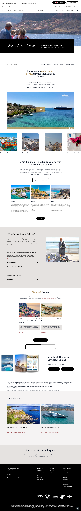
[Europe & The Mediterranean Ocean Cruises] (57, 414)
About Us (64, 470)
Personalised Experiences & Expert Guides (16, 266)
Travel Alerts (39, 477)
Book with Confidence (41, 481)
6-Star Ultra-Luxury (11, 249)
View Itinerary (21, 332)
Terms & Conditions (66, 481)
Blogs (51, 472)
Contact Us (39, 470)
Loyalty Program (20, 6)
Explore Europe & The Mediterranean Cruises (50, 432)
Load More (39, 218)
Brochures (5, 6)
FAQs (38, 474)
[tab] (36, 180)
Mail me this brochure (66, 369)
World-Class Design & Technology (14, 275)
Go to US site (60, 2)
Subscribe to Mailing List (55, 474)
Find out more (10, 279)
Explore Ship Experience (12, 258)
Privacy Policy (65, 482)
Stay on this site (72, 2)
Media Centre (65, 477)
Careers (64, 475)
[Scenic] (40, 10)
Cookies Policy (65, 484)
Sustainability (65, 479)
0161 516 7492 (68, 6)
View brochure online (53, 369)
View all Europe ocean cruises (40, 340)
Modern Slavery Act (67, 488)
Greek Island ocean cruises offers (49, 298)
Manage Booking (59, 6)
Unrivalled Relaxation (11, 262)
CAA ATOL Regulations (67, 486)
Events (12, 6)
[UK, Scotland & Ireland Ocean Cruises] (23, 414)
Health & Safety (40, 475)
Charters (64, 474)
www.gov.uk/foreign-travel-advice (66, 506)
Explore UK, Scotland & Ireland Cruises (15, 432)
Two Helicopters (10, 271)
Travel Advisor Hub (41, 479)
